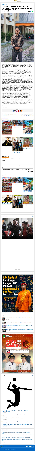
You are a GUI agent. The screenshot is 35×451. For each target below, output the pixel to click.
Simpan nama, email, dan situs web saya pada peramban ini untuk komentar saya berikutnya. (16, 169)
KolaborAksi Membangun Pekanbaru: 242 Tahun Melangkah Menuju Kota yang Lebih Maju (19, 329)
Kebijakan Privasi (3, 449)
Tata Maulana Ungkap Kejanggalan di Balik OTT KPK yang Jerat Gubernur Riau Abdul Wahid (17, 236)
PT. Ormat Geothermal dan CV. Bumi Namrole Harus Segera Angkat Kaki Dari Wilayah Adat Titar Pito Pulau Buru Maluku (9, 114)
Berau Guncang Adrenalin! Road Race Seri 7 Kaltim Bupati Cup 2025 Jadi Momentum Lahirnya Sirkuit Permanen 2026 (17, 425)
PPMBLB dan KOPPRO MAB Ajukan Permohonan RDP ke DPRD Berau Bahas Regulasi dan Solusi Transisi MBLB (17, 152)
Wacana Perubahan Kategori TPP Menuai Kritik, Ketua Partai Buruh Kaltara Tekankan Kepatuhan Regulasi (17, 313)
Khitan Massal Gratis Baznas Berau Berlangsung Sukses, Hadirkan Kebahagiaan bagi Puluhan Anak (19, 317)
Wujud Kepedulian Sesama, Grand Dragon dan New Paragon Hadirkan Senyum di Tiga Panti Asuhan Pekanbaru (16, 433)
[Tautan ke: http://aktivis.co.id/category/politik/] (32, 216)
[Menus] (2, 1)
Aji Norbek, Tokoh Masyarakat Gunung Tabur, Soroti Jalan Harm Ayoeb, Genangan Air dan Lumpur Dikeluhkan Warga (28, 148)
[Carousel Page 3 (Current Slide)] (17, 269)
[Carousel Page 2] (16, 269)
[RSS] (22, 111)
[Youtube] (18, 111)
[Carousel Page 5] (19, 269)
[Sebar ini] (27, 11)
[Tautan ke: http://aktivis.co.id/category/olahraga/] (32, 375)
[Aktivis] (4, 446)
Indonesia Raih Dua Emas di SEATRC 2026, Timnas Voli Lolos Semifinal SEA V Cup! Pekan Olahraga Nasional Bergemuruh (17, 411)
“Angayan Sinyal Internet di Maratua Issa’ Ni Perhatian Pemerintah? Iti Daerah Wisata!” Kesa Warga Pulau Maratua (28, 134)
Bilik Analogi (8, 449)
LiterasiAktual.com (14, 449)
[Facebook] (13, 111)
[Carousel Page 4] (18, 269)
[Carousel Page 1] (15, 269)
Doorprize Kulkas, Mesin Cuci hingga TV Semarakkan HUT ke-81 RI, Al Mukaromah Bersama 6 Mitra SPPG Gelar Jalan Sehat (6, 135)
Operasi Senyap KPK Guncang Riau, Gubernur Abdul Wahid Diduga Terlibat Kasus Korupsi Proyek (17, 414)
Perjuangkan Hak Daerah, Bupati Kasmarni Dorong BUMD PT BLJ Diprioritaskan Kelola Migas (19, 326)
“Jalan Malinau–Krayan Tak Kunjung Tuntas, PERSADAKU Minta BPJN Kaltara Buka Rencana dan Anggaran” (16, 442)
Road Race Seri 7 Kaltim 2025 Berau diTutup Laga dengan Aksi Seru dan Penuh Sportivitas (16, 421)
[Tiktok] (20, 111)
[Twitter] (15, 111)
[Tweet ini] (29, 11)
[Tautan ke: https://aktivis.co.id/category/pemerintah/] (32, 273)
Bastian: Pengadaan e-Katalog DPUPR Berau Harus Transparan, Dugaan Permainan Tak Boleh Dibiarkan (7, 146)
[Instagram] (16, 111)
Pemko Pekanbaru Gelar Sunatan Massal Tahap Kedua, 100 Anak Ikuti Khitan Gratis (19, 322)
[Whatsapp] (32, 11)
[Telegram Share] (30, 11)
